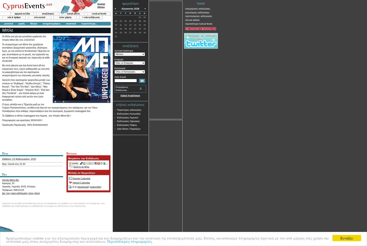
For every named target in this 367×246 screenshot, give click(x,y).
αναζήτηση (48, 13)
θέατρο (33, 23)
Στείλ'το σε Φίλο (81, 167)
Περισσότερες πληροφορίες (129, 241)
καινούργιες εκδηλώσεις (197, 12)
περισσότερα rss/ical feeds (198, 24)
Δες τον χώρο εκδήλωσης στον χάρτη (21, 193)
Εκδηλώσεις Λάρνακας (128, 121)
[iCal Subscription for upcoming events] (192, 28)
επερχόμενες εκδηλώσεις (197, 8)
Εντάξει (346, 238)
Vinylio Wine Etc (10, 180)
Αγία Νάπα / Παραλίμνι (128, 129)
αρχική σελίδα (22, 13)
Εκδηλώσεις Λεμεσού (127, 117)
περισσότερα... (89, 23)
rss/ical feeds (99, 13)
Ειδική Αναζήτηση (130, 95)
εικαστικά (71, 23)
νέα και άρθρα (192, 20)
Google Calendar (81, 178)
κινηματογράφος (51, 23)
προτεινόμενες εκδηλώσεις (198, 16)
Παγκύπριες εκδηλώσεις (129, 110)
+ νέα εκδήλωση (91, 17)
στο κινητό (39, 17)
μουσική (8, 23)
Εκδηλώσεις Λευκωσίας (129, 113)
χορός (21, 23)
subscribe (95, 187)
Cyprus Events (27, 6)
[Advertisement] (55, 138)
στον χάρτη (65, 17)
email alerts (73, 13)
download (83, 187)
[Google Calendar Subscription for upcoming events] (208, 28)
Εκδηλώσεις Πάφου (127, 125)
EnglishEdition (101, 5)
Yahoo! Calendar (81, 182)
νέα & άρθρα (13, 17)
